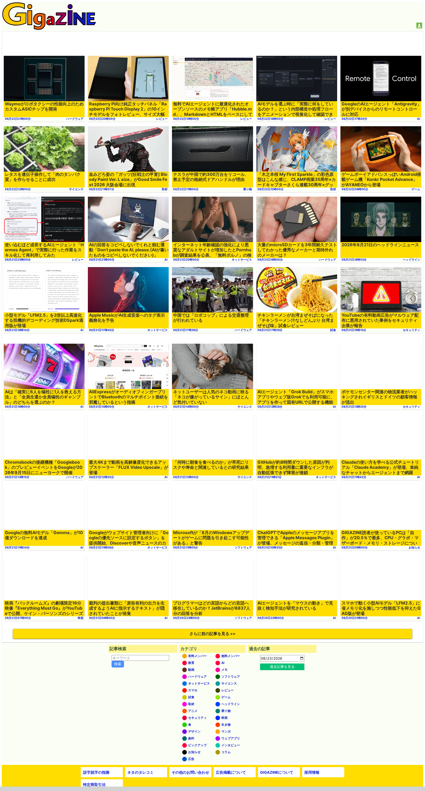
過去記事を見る (282, 666)
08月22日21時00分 (18, 118)
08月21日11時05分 (185, 547)
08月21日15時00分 (101, 406)
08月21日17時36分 (185, 330)
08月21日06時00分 (102, 618)
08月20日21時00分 (355, 618)
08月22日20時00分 (102, 118)
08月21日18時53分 (354, 259)
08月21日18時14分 (17, 330)
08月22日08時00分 (355, 189)
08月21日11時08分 (101, 547)
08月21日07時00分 (18, 618)
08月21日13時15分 (17, 477)
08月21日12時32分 (101, 477)
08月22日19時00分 (186, 118)
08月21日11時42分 (354, 477)
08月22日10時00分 (270, 189)
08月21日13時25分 (354, 406)
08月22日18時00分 (270, 118)
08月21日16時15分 (354, 330)
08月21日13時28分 (269, 406)
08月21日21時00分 (101, 259)
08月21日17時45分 (101, 330)
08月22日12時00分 (18, 189)
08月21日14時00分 (186, 406)
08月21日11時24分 (17, 547)
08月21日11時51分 (269, 477)
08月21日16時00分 (17, 406)
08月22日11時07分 (101, 189)
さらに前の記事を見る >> (212, 633)
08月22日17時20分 (354, 118)
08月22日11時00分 (186, 189)
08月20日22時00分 (270, 618)
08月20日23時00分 (186, 618)
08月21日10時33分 (270, 547)
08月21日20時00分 (186, 259)
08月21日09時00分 (355, 547)
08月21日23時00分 (18, 259)
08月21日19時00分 (270, 259)
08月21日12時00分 (186, 477)
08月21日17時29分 (269, 330)
